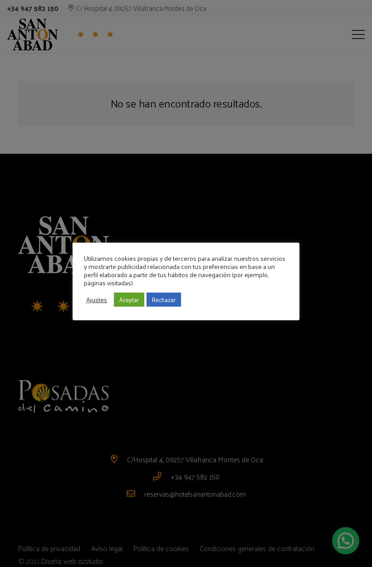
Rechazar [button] (164, 299)
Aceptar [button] (129, 299)
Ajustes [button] (96, 299)
